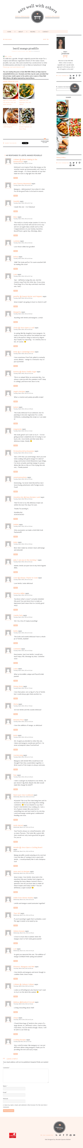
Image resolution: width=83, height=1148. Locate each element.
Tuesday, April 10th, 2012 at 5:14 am (22, 1041)
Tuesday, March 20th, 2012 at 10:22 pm (23, 721)
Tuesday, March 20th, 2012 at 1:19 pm (22, 431)
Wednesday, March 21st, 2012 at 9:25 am (23, 915)
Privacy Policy (61, 157)
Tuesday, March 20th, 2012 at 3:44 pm (22, 499)
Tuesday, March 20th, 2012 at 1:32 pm (22, 452)
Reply (15, 178)
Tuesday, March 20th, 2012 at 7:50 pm (22, 706)
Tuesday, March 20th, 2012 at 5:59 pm (22, 617)
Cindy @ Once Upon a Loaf (23, 328)
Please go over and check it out (13, 67)
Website (5, 1098)
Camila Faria (18, 615)
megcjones (17, 429)
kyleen (15, 407)
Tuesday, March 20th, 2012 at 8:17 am (22, 203)
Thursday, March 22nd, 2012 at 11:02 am (23, 986)
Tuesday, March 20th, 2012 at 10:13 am (23, 373)
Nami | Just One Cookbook (23, 795)
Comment (6, 1067)
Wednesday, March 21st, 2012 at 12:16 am (24, 796)
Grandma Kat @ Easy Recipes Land (26, 497)
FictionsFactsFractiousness (23, 451)
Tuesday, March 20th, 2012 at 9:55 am (22, 329)
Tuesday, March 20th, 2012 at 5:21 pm (22, 579)
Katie (15, 735)
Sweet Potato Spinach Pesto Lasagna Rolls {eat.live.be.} (40, 39)
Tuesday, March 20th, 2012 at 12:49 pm (23, 409)
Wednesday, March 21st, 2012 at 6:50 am (23, 851)
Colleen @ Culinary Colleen (23, 984)
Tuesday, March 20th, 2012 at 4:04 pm (22, 544)
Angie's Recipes (19, 391)
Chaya (15, 1018)
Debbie (16, 524)
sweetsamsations (20, 477)
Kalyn (15, 542)
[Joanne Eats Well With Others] (41, 15)
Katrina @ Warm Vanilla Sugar (24, 372)
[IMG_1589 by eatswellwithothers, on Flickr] (7, 56)
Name (5, 1086)
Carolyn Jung (18, 755)
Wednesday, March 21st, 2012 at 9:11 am (23, 899)
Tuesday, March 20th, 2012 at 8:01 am (22, 185)
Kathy (15, 631)
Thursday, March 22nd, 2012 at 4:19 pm (23, 1003)
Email (5, 1092)
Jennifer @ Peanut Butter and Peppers (27, 296)
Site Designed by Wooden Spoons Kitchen (58, 1139)
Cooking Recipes (19, 1040)
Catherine (17, 649)
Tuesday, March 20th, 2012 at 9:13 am (22, 218)
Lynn (15, 274)
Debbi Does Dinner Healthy (23, 898)
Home (9, 32)
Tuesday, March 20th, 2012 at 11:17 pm (23, 757)
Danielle (16, 201)
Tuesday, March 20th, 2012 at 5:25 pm (22, 595)
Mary (15, 217)
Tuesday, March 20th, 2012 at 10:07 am (23, 353)
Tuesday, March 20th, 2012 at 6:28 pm (22, 650)
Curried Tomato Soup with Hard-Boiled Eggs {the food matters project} (17, 39)
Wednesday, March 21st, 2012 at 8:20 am (23, 873)
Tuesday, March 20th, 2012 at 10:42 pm (23, 737)
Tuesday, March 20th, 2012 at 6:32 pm (22, 670)
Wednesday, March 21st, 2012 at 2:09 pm (23, 933)
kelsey (15, 257)
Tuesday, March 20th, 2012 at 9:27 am (22, 276)
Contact (45, 32)
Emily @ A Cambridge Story (23, 352)
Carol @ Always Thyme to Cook (25, 578)
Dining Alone (18, 686)
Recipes (32, 32)
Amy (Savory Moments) (22, 184)
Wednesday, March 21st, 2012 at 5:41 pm (23, 950)
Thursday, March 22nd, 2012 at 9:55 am (23, 968)
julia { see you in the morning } (25, 560)
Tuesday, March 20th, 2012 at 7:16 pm (22, 688)
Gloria (15, 704)
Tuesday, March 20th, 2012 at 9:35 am (22, 298)
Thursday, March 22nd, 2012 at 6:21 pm (23, 1019)
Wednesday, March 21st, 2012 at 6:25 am (23, 827)
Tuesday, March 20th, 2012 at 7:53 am (22, 163)
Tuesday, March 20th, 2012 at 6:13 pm (22, 632)
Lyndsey (16, 241)
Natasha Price (18, 720)
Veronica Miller (19, 593)
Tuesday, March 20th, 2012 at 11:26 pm (23, 777)
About (21, 32)
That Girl (16, 913)
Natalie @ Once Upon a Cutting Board (27, 847)
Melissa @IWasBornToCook (23, 1002)
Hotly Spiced (18, 825)
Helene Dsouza (19, 931)
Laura (15, 669)
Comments (35, 51)
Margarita (17, 312)
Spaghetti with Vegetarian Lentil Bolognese (10, 126)
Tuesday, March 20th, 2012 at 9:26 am (22, 242)
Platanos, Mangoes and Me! (23, 967)
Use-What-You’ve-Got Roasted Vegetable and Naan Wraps (25, 127)
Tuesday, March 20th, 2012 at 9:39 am (22, 313)
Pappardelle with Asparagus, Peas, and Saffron (25, 102)
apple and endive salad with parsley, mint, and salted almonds (9, 102)
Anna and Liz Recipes (21, 871)
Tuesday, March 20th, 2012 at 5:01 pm (22, 561)
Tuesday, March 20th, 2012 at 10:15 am (23, 393)
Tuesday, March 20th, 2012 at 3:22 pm (22, 479)
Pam (15, 775)
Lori (14, 949)
